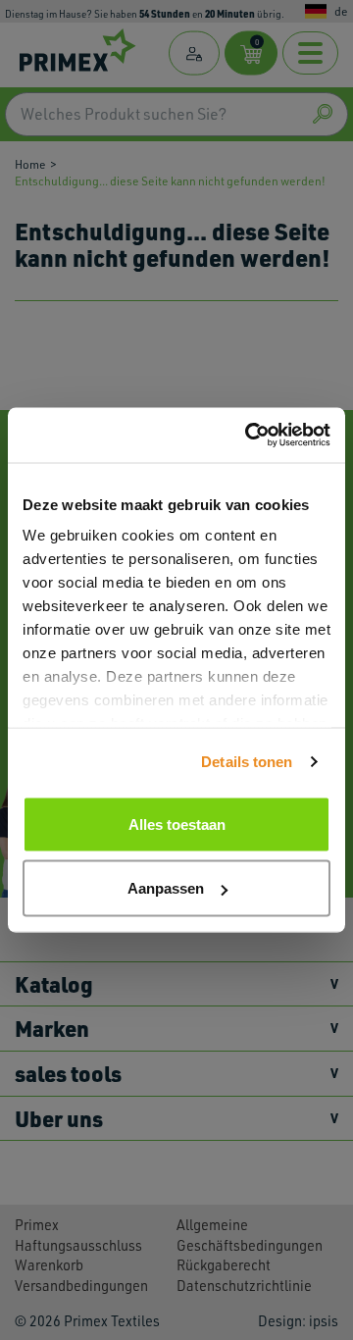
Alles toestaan (177, 823)
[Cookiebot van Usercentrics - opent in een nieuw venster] (249, 435)
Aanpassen (165, 888)
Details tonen (246, 761)
